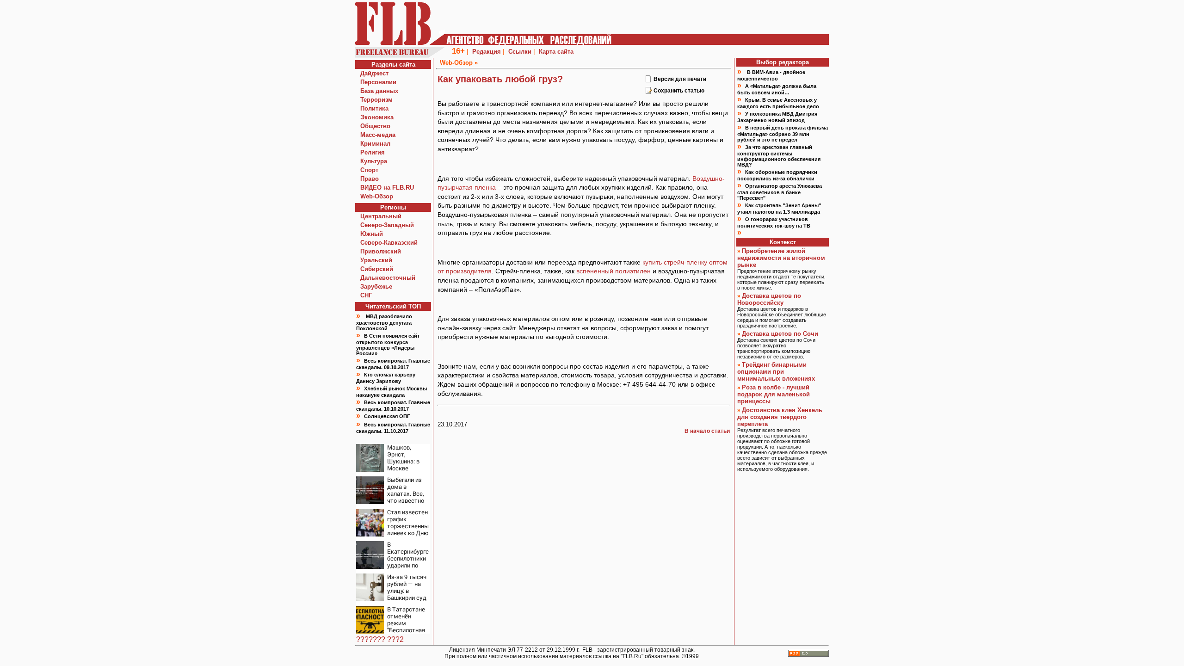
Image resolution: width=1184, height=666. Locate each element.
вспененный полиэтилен (613, 271)
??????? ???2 (380, 639)
